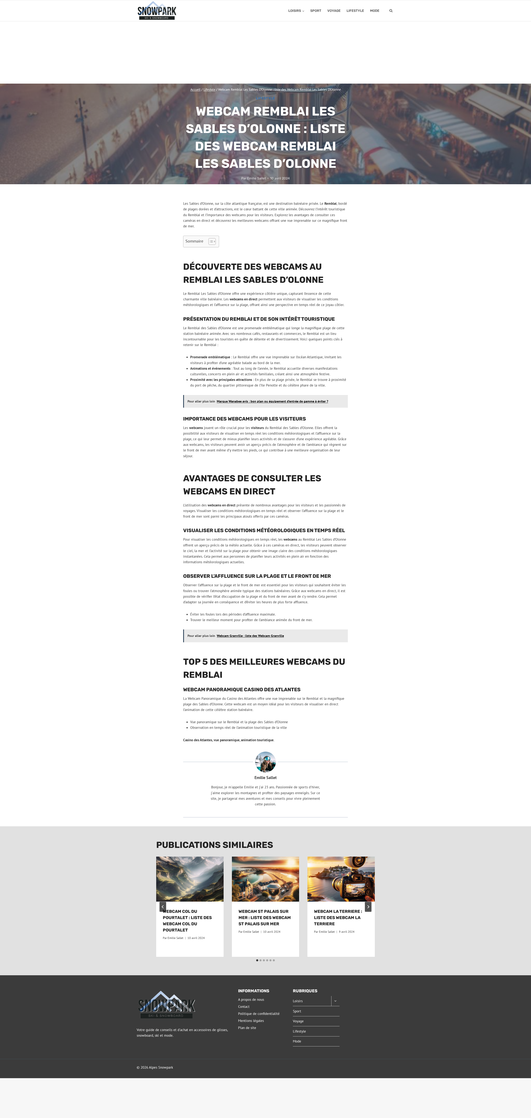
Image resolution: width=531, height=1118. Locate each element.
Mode (374, 11)
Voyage (334, 11)
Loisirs (298, 1001)
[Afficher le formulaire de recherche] (391, 10)
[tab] (257, 960)
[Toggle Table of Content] (210, 241)
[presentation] (190, 879)
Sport (315, 11)
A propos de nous (251, 999)
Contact (244, 1006)
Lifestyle (355, 11)
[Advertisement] (265, 52)
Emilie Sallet (256, 178)
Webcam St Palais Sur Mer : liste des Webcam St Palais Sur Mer (265, 917)
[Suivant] (368, 907)
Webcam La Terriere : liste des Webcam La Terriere (338, 917)
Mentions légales (251, 1020)
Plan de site (247, 1027)
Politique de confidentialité (259, 1013)
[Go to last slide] (163, 907)
